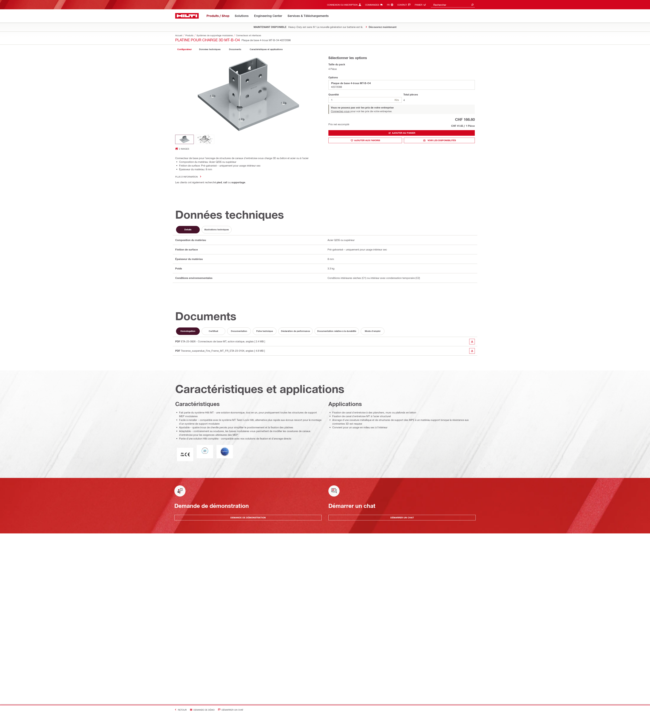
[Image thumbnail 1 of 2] (184, 139)
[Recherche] (472, 4)
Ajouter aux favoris (367, 140)
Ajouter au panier (403, 132)
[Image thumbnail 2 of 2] (205, 139)
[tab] (184, 49)
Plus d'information (186, 176)
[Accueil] (187, 16)
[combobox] (453, 4)
